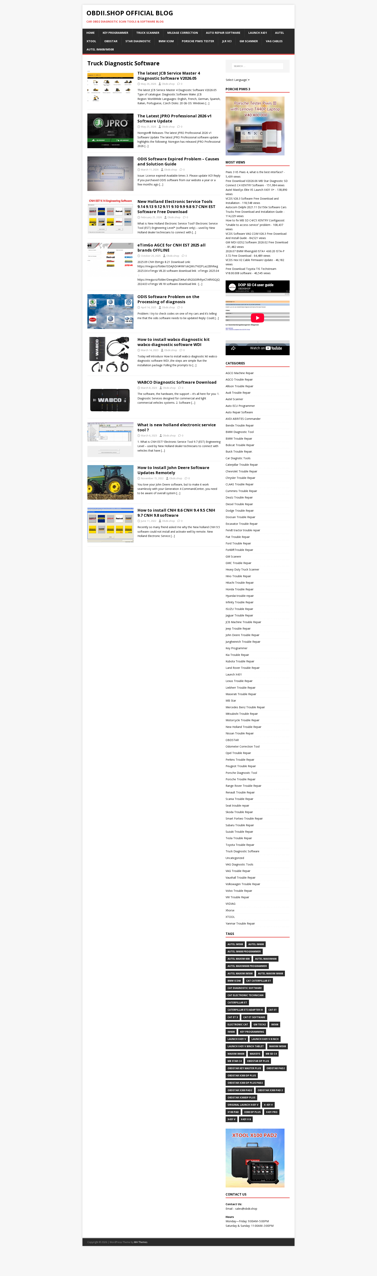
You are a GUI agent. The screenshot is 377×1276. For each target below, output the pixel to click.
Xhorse (230, 910)
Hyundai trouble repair (240, 596)
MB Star (231, 700)
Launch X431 (257, 33)
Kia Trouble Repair (237, 655)
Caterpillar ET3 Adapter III (245, 1009)
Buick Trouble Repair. (239, 451)
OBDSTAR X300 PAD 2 (270, 1090)
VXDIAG (230, 903)
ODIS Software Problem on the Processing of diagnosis (168, 299)
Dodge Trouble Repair (240, 510)
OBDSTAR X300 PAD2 (240, 1090)
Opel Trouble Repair (238, 753)
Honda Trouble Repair (239, 589)
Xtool (91, 41)
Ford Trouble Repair (238, 543)
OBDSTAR (232, 740)
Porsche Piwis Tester (198, 41)
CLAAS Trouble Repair (239, 484)
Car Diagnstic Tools (238, 458)
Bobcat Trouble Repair (240, 445)
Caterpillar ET (237, 1002)
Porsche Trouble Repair (240, 779)
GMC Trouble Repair (238, 563)
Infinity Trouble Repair (239, 602)
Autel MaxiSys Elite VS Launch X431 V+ (250, 190)
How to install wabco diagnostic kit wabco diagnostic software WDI (173, 342)
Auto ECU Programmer (240, 406)
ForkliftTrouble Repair (239, 550)
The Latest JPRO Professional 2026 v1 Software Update (174, 118)
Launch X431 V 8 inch (265, 1039)
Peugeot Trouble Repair (241, 766)
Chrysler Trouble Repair (240, 478)
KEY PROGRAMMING (252, 1031)
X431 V (231, 1119)
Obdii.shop (168, 84)
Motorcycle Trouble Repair (242, 720)
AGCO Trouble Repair (239, 379)
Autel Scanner (234, 399)
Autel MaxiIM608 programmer (247, 966)
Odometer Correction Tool (243, 746)
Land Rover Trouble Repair (243, 668)
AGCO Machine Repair (240, 373)
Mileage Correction (182, 33)
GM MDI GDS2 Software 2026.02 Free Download (257, 242)
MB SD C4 (271, 1053)
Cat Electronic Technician (246, 995)
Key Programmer (115, 33)
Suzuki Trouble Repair (239, 831)
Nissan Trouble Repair (240, 733)
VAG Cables (274, 41)
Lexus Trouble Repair (239, 681)
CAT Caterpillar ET (258, 980)
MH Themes (140, 1242)
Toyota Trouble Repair (240, 845)
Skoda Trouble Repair (239, 812)
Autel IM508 (235, 944)
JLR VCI (227, 41)
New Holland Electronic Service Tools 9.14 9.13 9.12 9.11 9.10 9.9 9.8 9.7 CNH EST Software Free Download (176, 206)
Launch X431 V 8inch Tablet (246, 1046)
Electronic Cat (238, 1024)
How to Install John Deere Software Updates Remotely (173, 470)
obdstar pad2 (275, 1068)
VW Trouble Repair (237, 897)
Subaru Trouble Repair (240, 825)
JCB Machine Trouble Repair (243, 622)
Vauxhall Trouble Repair (240, 877)
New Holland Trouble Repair (243, 727)
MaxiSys (255, 1053)
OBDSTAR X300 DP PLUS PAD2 (245, 1082)
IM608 (231, 1031)
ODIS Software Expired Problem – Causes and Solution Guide (178, 161)
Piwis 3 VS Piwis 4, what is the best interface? (254, 172)
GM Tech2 (259, 1024)
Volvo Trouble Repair (239, 891)
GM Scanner (249, 41)
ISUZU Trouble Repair (239, 609)
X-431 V (268, 1104)
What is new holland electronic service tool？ (176, 427)
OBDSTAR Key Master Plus (244, 1068)
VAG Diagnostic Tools (239, 864)
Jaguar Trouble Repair (239, 615)
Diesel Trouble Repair (239, 504)
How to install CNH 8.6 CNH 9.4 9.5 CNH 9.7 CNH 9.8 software (176, 512)
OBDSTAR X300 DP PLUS (242, 1075)
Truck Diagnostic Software (242, 851)
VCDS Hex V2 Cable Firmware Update (249, 260)
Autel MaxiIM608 (265, 958)
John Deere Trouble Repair (242, 635)
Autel (279, 33)
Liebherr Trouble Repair (240, 687)
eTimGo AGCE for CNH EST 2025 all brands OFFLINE (171, 247)
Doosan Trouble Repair (240, 517)
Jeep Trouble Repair (238, 628)
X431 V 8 (246, 1119)
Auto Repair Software (223, 33)
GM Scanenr (233, 556)
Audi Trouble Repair (238, 392)
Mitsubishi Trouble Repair (242, 714)
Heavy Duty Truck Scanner (242, 569)
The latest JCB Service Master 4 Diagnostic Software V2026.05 (168, 75)
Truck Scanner (147, 33)
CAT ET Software (254, 1017)
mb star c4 (235, 1061)
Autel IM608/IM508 (100, 49)
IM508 (274, 1024)
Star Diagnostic (138, 41)
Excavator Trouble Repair (242, 524)
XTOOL (230, 917)
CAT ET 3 (233, 1017)
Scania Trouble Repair (239, 799)
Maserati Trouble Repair (241, 694)
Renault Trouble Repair (240, 792)
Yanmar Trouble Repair (240, 923)
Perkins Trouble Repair (240, 759)
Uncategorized (235, 858)
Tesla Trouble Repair (239, 838)
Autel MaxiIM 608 (239, 958)
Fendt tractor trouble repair (243, 530)
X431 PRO (271, 1112)
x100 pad (233, 1112)
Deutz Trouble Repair (239, 497)
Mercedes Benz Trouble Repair (245, 707)
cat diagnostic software (245, 988)
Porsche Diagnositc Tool (241, 773)
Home (90, 33)
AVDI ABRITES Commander (243, 419)
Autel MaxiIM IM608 (270, 973)
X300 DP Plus (252, 1112)
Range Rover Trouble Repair (243, 786)
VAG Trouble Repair (238, 871)
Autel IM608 (256, 944)
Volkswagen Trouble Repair (243, 884)
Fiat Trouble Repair (238, 537)
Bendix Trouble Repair (240, 425)
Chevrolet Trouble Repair (241, 471)
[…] (207, 103)
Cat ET (272, 1009)
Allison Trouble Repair (239, 386)
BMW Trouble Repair (239, 438)
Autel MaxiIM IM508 (240, 973)
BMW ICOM (166, 41)
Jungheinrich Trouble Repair (243, 641)
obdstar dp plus (258, 1061)
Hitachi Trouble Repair (240, 582)
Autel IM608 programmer (244, 951)
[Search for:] (257, 66)
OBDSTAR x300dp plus (241, 1097)
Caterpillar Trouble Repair (242, 464)
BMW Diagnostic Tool (240, 432)
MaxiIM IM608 (236, 1053)
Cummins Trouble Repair (241, 491)
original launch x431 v (243, 1104)
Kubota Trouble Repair (240, 661)
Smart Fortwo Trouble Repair (244, 818)
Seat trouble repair (237, 805)
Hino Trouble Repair (238, 576)
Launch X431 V (237, 1039)
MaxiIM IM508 (277, 1046)
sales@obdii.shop (246, 1208)
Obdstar (110, 41)
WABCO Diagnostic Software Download (177, 382)
